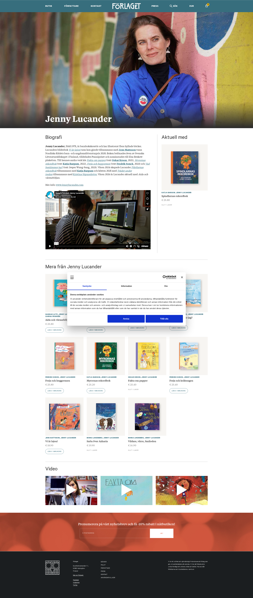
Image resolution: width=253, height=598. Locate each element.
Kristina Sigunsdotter (85, 174)
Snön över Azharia (97, 441)
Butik (48, 5)
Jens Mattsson (52, 438)
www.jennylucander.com (69, 184)
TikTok (75, 585)
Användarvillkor (108, 578)
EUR (191, 5)
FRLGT (103, 565)
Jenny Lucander (183, 192)
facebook (76, 580)
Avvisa (126, 319)
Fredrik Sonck (52, 377)
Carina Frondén (52, 316)
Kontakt (96, 5)
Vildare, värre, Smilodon (142, 441)
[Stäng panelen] (182, 277)
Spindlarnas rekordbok (175, 196)
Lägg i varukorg (55, 330)
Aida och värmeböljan (57, 320)
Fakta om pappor (138, 380)
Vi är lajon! (51, 441)
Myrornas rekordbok (98, 380)
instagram (76, 583)
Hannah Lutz (51, 314)
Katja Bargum (168, 192)
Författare (71, 5)
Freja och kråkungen (181, 380)
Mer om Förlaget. (78, 575)
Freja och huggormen (57, 380)
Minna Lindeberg (94, 438)
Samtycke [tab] (87, 286)
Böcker (104, 562)
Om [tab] (166, 286)
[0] (207, 6)
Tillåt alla (164, 319)
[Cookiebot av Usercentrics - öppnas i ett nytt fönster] (164, 277)
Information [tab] (126, 286)
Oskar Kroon (134, 377)
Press (155, 5)
